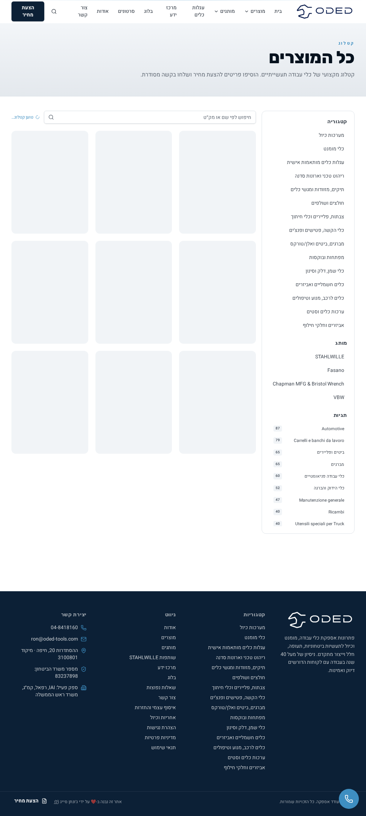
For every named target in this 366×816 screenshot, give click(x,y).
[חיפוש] (54, 11)
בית (278, 11)
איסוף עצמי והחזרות (155, 707)
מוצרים (258, 11)
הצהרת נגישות (161, 727)
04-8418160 (64, 627)
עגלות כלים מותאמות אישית (315, 162)
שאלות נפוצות (161, 687)
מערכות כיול (331, 135)
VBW (338, 397)
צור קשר (83, 11)
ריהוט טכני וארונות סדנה (319, 176)
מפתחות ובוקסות (326, 257)
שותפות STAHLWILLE (152, 657)
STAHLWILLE (329, 356)
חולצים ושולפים (327, 203)
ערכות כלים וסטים (325, 311)
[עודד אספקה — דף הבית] (325, 11)
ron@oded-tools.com (54, 639)
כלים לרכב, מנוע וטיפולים (318, 298)
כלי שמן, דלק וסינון (325, 271)
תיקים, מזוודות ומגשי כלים (317, 189)
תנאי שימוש (163, 747)
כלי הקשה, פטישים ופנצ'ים (316, 230)
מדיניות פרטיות (160, 737)
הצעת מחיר (28, 11)
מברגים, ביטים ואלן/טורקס (317, 244)
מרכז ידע (171, 11)
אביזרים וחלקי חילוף (323, 325)
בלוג (148, 11)
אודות (103, 11)
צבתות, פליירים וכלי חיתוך (317, 216)
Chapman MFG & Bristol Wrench (308, 384)
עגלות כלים (198, 11)
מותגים (227, 11)
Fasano (335, 370)
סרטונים (126, 11)
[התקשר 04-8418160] (349, 799)
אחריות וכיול (163, 717)
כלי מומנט (333, 149)
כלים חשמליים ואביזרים (320, 284)
